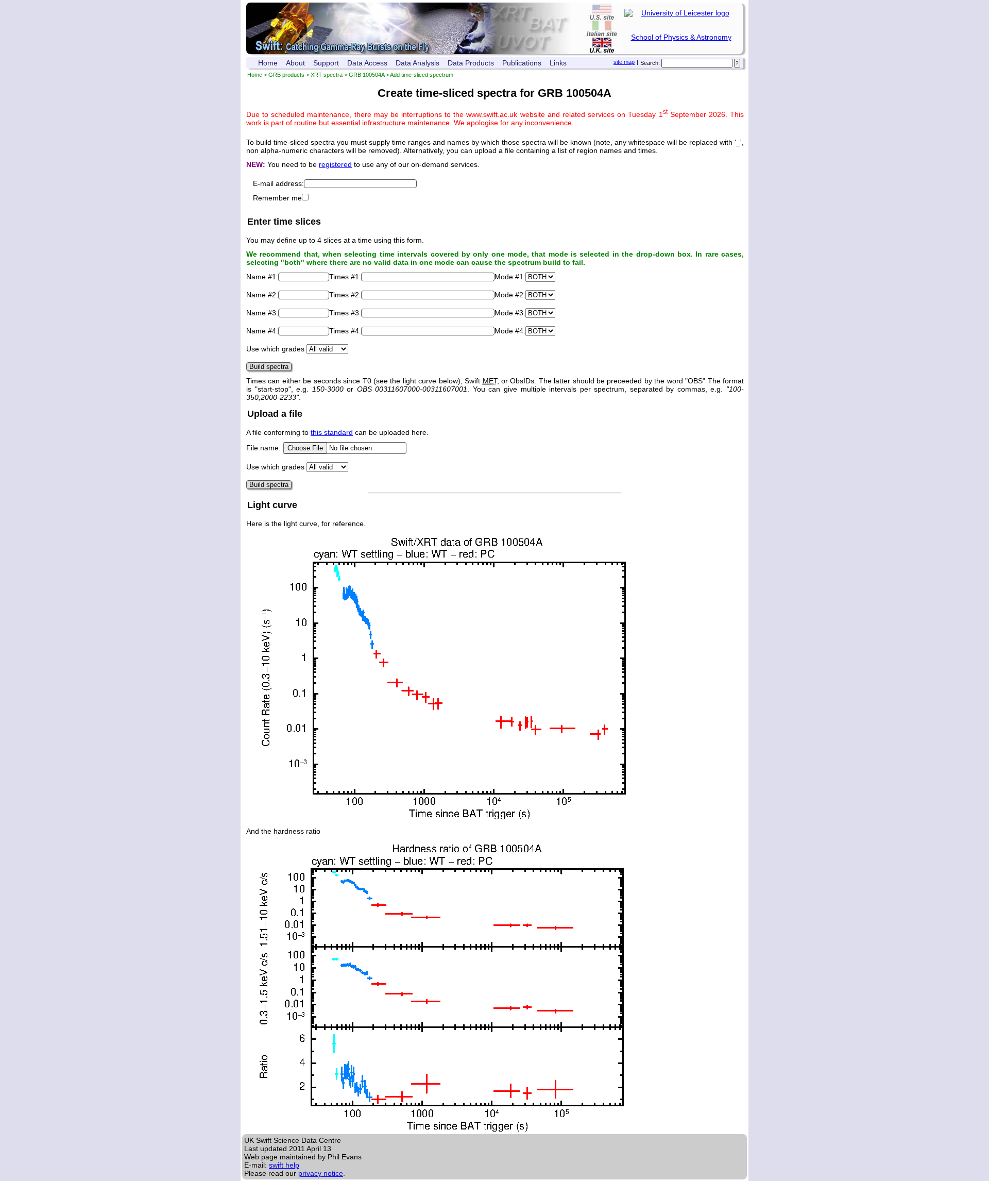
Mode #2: (509, 295)
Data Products (471, 63)
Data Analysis (417, 63)
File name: (264, 448)
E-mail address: (278, 183)
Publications (521, 63)
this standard (332, 432)
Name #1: (262, 277)
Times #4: (345, 331)
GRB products (286, 75)
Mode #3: (509, 313)
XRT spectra (327, 75)
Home (268, 63)
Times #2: (345, 295)
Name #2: (262, 295)
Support (326, 63)
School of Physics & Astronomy (681, 37)
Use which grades (275, 349)
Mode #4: (509, 331)
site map (624, 62)
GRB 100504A (366, 75)
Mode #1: (509, 277)
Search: (650, 63)
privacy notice (320, 1173)
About (295, 63)
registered (335, 164)
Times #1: (345, 277)
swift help (284, 1165)
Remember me (277, 198)
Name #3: (262, 313)
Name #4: (262, 331)
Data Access (367, 63)
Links (558, 63)
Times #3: (345, 313)
